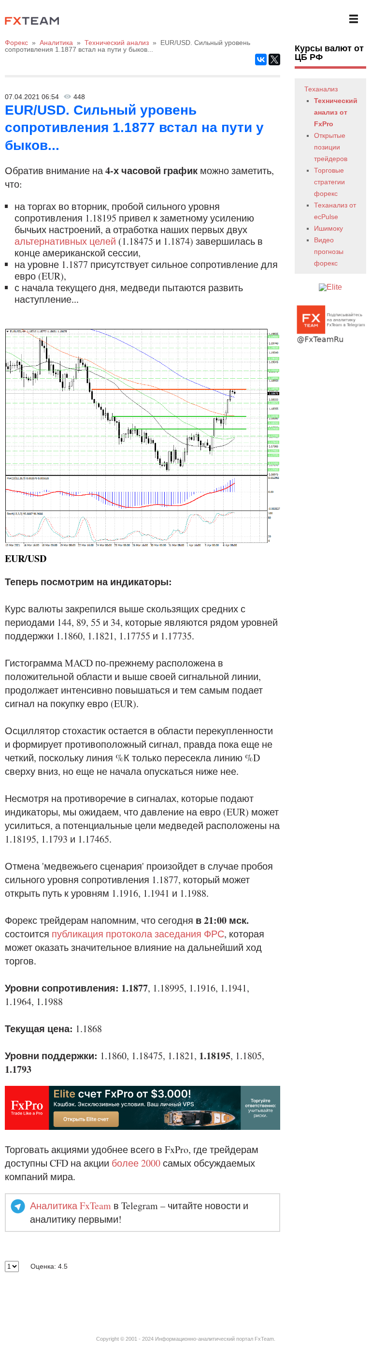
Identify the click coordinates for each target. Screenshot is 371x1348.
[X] (274, 59)
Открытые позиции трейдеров (330, 147)
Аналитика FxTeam (70, 1205)
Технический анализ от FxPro (335, 112)
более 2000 (136, 1163)
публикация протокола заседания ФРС (138, 933)
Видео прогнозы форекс (328, 251)
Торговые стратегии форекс (329, 181)
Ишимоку (328, 228)
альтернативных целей (65, 241)
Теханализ (321, 89)
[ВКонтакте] (261, 59)
